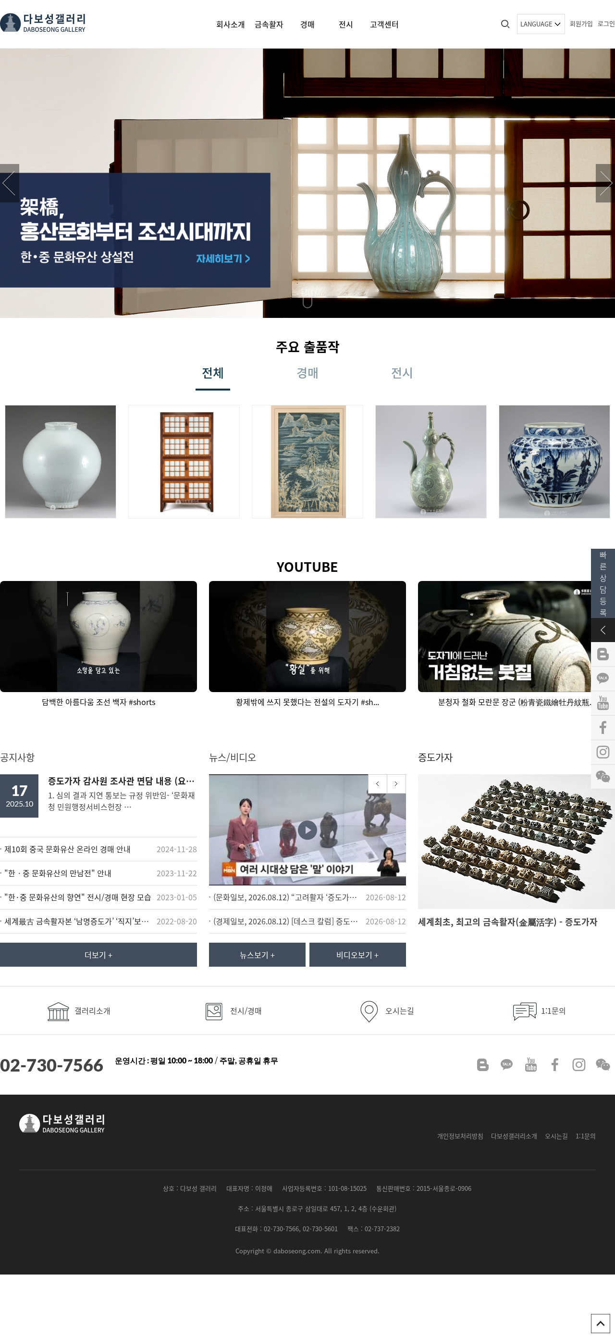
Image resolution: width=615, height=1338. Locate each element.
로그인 (606, 23)
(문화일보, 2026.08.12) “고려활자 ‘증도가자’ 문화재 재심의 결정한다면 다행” (288, 897)
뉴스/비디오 (232, 757)
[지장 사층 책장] (185, 460)
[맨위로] (600, 1323)
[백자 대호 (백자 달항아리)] (61, 460)
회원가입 (581, 23)
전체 (213, 372)
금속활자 (269, 24)
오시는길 (398, 1010)
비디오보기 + (357, 954)
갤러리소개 (92, 1010)
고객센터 (384, 24)
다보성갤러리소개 (514, 1135)
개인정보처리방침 (460, 1135)
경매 (307, 24)
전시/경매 (245, 1010)
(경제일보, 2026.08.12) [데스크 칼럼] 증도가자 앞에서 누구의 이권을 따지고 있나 (288, 921)
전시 (346, 24)
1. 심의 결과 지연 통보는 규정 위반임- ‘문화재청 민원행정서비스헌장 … (122, 793)
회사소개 (230, 24)
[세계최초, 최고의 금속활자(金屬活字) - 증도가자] (516, 840)
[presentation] (9, 183)
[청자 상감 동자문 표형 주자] (432, 460)
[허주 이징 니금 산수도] (308, 460)
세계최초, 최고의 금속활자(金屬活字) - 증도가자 (508, 921)
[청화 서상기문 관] (555, 460)
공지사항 (17, 757)
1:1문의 (552, 1010)
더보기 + (98, 954)
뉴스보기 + (257, 954)
